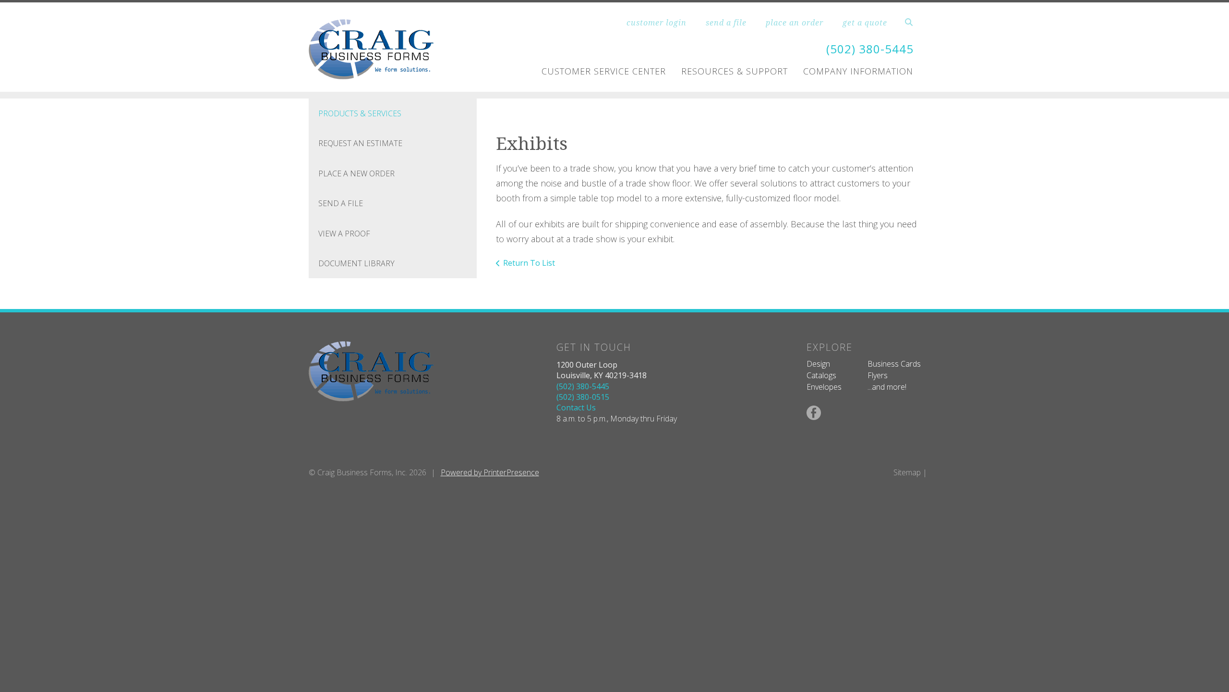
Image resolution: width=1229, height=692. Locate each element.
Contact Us (576, 407)
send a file (726, 22)
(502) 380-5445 (870, 49)
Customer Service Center (604, 71)
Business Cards (894, 363)
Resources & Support (734, 71)
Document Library (356, 263)
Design (818, 363)
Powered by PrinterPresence (490, 472)
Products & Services (359, 113)
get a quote (865, 22)
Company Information (858, 71)
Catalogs (821, 375)
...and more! (887, 387)
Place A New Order (356, 173)
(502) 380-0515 (582, 397)
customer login (657, 22)
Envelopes (824, 387)
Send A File (340, 203)
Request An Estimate (360, 143)
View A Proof (344, 233)
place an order (794, 22)
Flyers (878, 375)
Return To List (529, 263)
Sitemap (907, 472)
